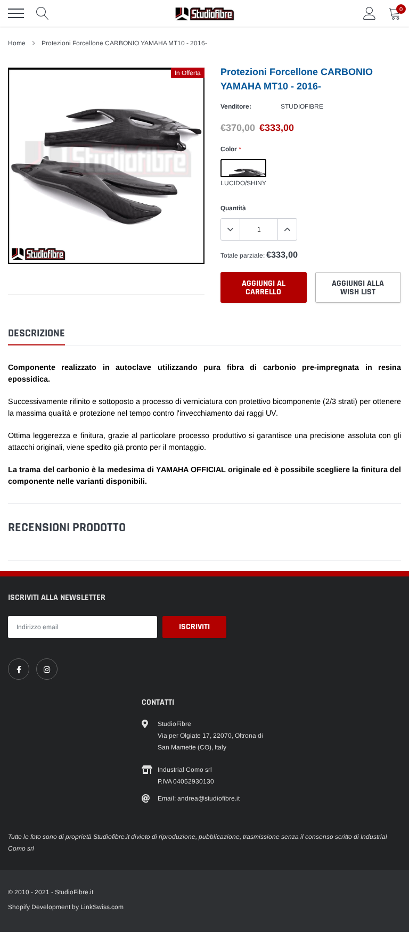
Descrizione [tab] (36, 333)
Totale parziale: (242, 255)
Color (230, 149)
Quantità (233, 208)
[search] (42, 13)
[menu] (16, 13)
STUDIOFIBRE (302, 106)
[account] (369, 13)
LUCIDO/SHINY (243, 168)
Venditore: (235, 106)
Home (17, 43)
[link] (18, 669)
